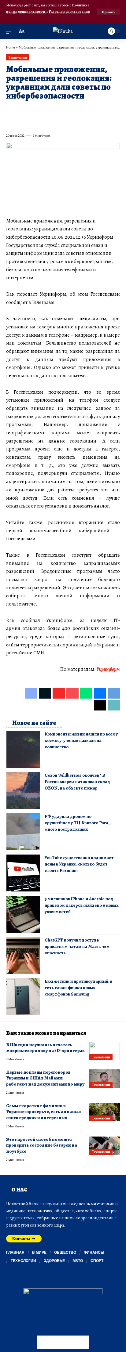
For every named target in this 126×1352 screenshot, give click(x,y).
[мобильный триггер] (11, 31)
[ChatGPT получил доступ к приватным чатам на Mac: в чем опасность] (23, 955)
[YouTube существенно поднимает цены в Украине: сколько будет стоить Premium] (23, 873)
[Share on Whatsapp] (54, 110)
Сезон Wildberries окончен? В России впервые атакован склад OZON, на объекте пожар (77, 781)
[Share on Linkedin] (65, 110)
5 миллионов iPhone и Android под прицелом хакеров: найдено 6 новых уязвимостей (82, 905)
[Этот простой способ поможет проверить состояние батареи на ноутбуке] (104, 1146)
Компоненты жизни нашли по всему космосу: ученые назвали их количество (81, 740)
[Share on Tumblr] (76, 110)
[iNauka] (63, 31)
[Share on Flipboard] (32, 110)
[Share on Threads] (10, 122)
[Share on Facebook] (10, 110)
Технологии (18, 57)
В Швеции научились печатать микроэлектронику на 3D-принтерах (45, 1048)
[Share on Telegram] (109, 110)
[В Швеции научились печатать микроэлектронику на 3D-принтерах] (104, 1051)
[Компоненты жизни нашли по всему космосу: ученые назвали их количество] (23, 749)
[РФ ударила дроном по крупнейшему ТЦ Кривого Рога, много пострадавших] (23, 831)
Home (10, 47)
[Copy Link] (21, 122)
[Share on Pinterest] (43, 110)
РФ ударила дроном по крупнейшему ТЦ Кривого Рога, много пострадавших (77, 822)
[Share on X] (21, 110)
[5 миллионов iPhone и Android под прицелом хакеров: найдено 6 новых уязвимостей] (23, 914)
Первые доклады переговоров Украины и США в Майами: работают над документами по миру (45, 1078)
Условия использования (69, 11)
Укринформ (108, 669)
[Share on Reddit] (87, 110)
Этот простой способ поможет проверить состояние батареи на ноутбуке (41, 1145)
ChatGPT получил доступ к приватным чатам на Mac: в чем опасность (77, 946)
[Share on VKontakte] (98, 110)
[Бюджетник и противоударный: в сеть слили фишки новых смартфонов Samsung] (23, 996)
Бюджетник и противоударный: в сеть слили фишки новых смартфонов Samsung (78, 987)
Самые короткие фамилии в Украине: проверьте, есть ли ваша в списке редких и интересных (44, 1112)
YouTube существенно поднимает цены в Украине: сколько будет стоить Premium (79, 864)
